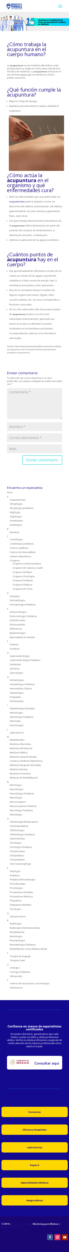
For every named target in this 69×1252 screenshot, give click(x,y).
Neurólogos (16, 797)
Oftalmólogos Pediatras (22, 834)
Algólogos (15, 512)
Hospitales (15, 697)
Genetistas (15, 664)
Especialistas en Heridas (22, 637)
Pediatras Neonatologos (22, 879)
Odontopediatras (19, 826)
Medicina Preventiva (20, 773)
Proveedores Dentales (21, 892)
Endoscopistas (17, 624)
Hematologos (17, 680)
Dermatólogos (17, 600)
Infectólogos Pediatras (21, 717)
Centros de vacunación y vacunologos (29, 983)
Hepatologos (17, 692)
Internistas (15, 721)
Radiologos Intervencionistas (25, 927)
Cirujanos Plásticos (22, 584)
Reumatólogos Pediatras (23, 944)
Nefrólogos (16, 785)
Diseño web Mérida (21, 1223)
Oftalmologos (17, 830)
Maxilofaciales (17, 739)
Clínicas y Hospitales (34, 1129)
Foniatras (15, 648)
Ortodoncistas (17, 851)
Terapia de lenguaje (20, 956)
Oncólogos (15, 842)
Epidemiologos (18, 633)
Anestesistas (16, 520)
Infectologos (16, 712)
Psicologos (15, 909)
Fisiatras (14, 644)
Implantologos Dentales (22, 708)
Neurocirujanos (18, 801)
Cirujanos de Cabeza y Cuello (28, 567)
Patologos (15, 871)
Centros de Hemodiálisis (23, 552)
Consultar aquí (46, 1063)
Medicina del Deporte (21, 748)
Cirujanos (15, 560)
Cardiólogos (16, 539)
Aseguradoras (34, 1200)
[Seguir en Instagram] (57, 1237)
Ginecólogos (16, 672)
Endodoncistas (17, 620)
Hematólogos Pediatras (22, 684)
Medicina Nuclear (19, 769)
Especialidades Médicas (34, 1182)
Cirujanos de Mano (22, 572)
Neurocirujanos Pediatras (23, 806)
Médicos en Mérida (11, 1227)
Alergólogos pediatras (21, 508)
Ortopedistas (17, 855)
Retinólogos (16, 936)
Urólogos (15, 967)
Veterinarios (16, 987)
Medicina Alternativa (20, 744)
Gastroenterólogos (20, 656)
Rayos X (34, 1165)
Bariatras (14, 532)
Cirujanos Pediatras (23, 580)
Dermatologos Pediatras (23, 604)
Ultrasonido (16, 976)
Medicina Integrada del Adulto (25, 765)
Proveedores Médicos (21, 896)
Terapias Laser (17, 960)
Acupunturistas (17, 499)
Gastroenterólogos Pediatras (25, 660)
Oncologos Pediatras (21, 847)
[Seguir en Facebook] (50, 1237)
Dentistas (15, 596)
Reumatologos (17, 940)
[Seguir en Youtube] (65, 1237)
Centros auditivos (19, 548)
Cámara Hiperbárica (20, 556)
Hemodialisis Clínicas (21, 688)
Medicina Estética (19, 752)
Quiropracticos (18, 916)
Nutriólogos (16, 814)
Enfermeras (16, 628)
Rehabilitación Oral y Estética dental (28, 948)
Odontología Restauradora (24, 821)
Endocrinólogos (18, 612)
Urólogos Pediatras (20, 972)
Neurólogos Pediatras (21, 810)
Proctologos (16, 888)
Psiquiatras (15, 900)
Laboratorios (17, 732)
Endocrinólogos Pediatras (23, 616)
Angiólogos (16, 516)
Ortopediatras (17, 859)
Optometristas (17, 838)
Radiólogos (16, 923)
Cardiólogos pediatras (21, 543)
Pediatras (15, 875)
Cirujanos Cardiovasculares (27, 563)
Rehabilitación (17, 932)
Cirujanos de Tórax (22, 588)
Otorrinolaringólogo (20, 863)
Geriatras (15, 668)
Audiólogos (16, 524)
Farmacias (34, 1112)
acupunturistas (17, 201)
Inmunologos (17, 725)
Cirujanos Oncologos (24, 576)
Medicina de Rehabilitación (24, 777)
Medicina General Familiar (23, 756)
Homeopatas (17, 701)
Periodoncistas (17, 883)
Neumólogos (16, 789)
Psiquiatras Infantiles (20, 904)
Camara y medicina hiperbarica (26, 760)
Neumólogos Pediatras (22, 793)
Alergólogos (16, 503)
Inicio (10, 492)
